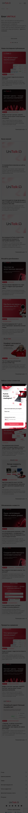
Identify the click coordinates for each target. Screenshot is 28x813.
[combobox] (7, 419)
